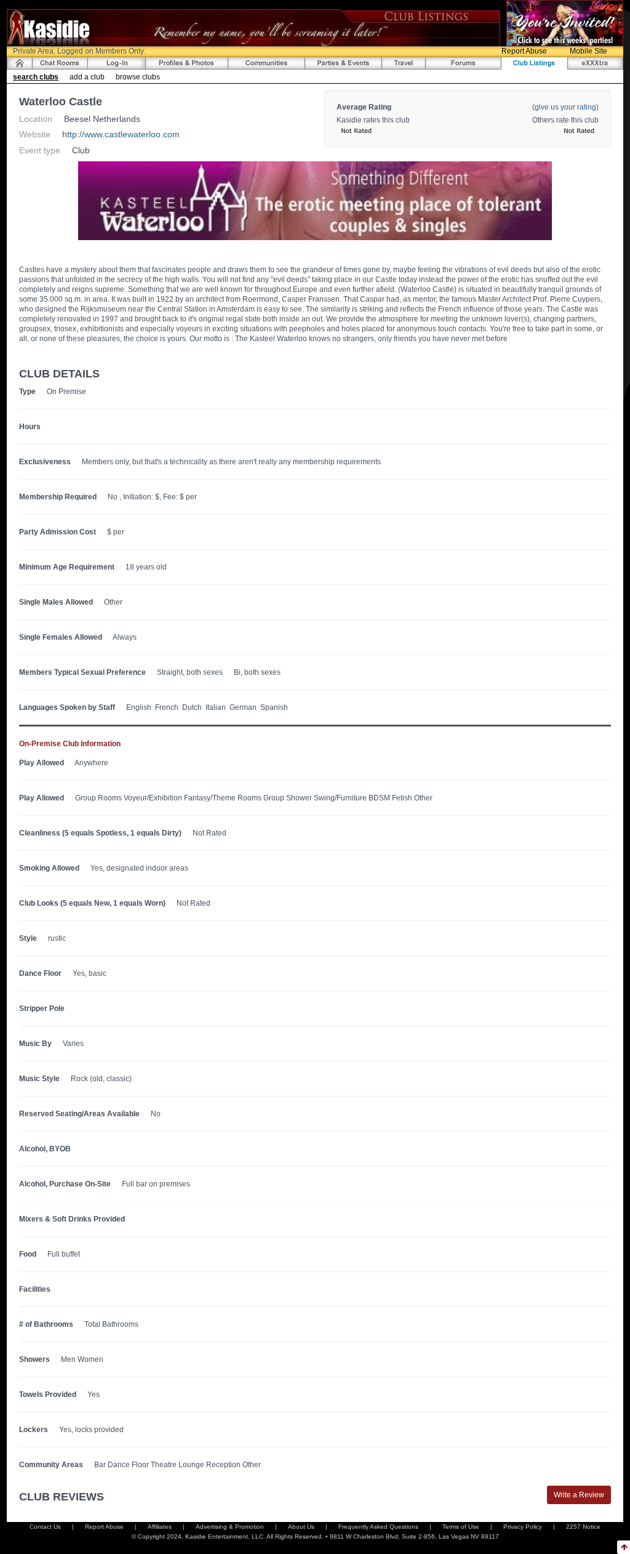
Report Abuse (524, 51)
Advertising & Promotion (230, 1526)
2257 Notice (583, 1526)
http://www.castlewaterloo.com (121, 134)
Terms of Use (460, 1526)
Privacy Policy (522, 1526)
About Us (301, 1526)
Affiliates (160, 1526)
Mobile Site (588, 51)
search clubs (35, 77)
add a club (87, 77)
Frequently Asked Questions (378, 1526)
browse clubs (138, 77)
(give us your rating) (565, 107)
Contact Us (45, 1526)
